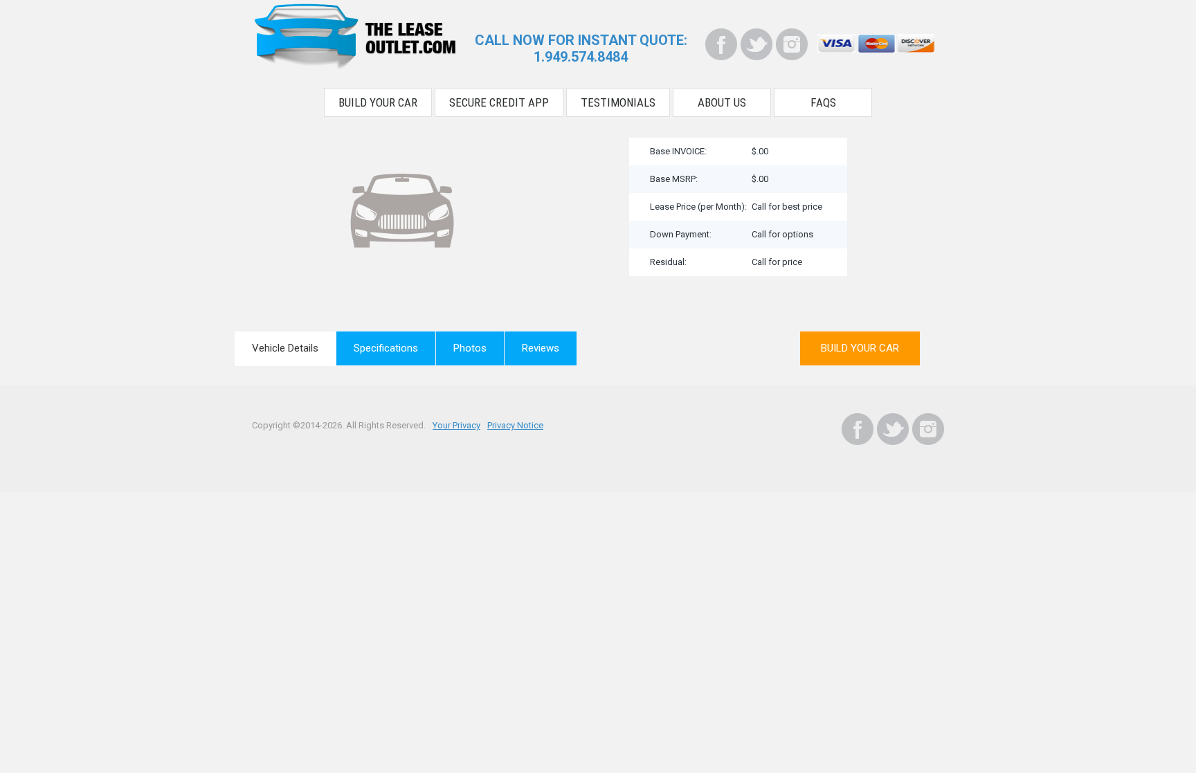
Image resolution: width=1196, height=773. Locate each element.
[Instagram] (792, 44)
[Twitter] (756, 44)
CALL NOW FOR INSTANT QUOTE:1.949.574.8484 (581, 48)
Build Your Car (377, 102)
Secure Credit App (499, 102)
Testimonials (618, 102)
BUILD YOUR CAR (860, 348)
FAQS (823, 102)
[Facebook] (721, 44)
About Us (722, 102)
